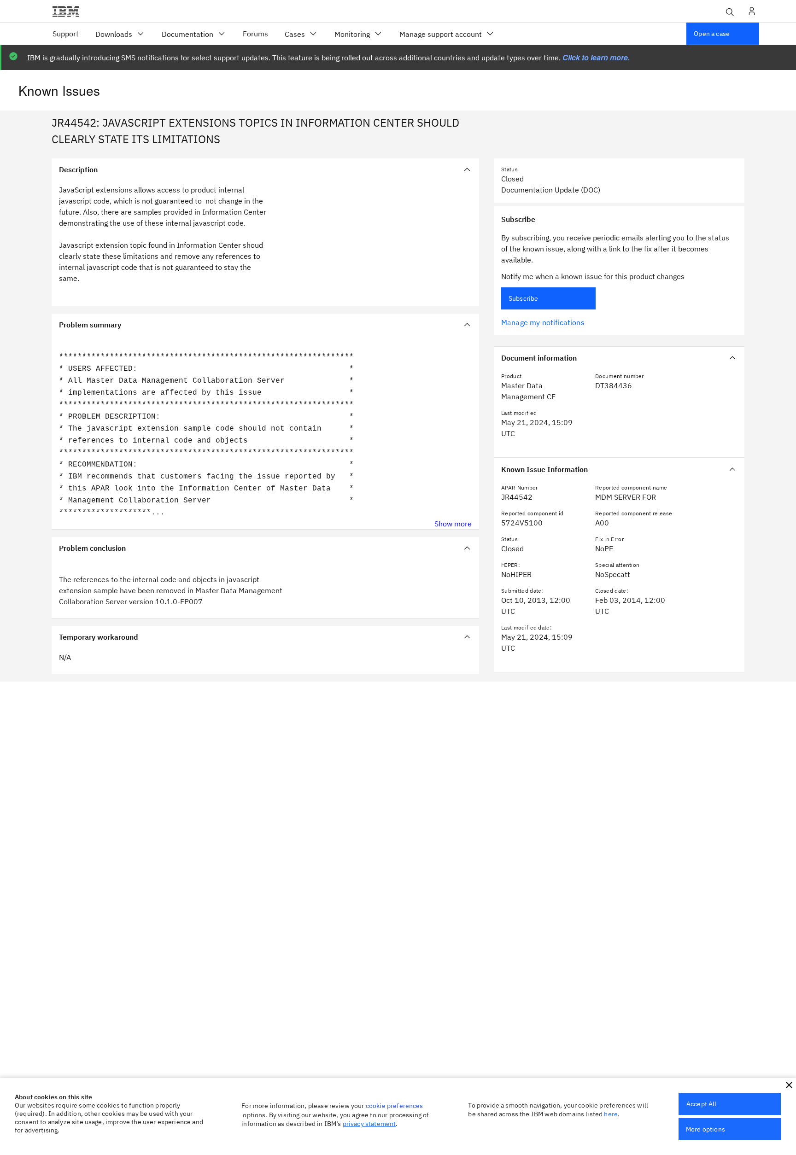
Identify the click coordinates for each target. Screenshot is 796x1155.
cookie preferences (394, 1106)
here (611, 1114)
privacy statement (369, 1124)
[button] (789, 1085)
